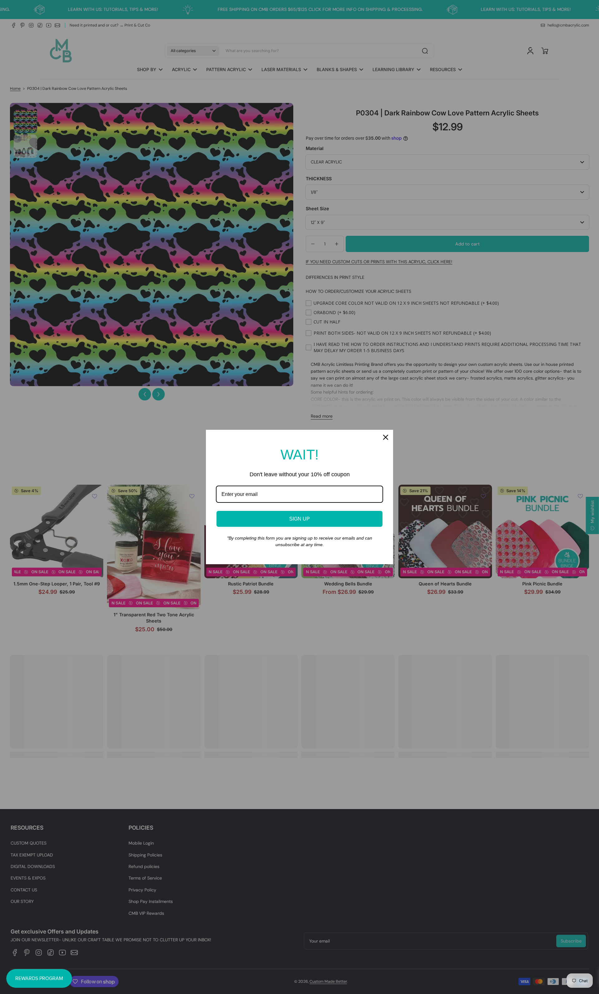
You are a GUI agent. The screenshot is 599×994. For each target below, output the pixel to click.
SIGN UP (299, 518)
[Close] (385, 437)
